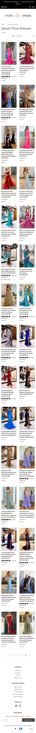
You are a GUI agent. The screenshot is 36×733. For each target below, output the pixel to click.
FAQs (18, 675)
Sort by (3, 32)
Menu (5, 7)
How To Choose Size (18, 694)
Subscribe (28, 720)
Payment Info (18, 689)
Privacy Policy (18, 692)
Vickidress (17, 725)
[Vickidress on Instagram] (20, 706)
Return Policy (18, 687)
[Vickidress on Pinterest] (16, 706)
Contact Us (18, 673)
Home (2, 24)
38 (26, 655)
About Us (18, 670)
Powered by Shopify (26, 725)
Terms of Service (18, 697)
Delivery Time (18, 678)
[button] (6, 76)
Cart (33, 7)
